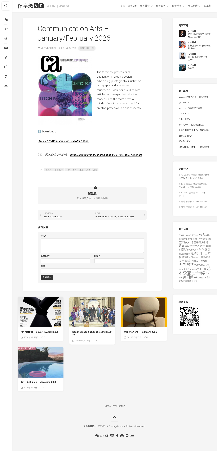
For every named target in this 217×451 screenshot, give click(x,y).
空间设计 (196, 261)
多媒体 (48, 169)
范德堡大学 (202, 278)
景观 (181, 253)
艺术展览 (185, 269)
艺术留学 (198, 273)
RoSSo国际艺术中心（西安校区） (194, 130)
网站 (43, 266)
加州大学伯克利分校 (187, 239)
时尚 (189, 250)
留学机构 (132, 5)
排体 (74, 169)
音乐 (196, 281)
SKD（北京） (185, 119)
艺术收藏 (201, 269)
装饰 (209, 277)
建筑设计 (187, 245)
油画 (190, 257)
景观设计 (186, 254)
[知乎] (6, 29)
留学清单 (177, 5)
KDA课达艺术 (185, 141)
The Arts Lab (184, 113)
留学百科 (161, 5)
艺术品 (201, 265)
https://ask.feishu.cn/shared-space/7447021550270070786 (106, 154)
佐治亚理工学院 (192, 235)
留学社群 (145, 5)
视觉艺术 (182, 281)
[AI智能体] (6, 86)
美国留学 (186, 264)
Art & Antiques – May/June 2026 (38, 382)
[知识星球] (6, 76)
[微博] (6, 39)
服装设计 (197, 253)
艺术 (196, 265)
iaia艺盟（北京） (186, 136)
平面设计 (58, 169)
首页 (122, 5)
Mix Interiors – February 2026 (140, 332)
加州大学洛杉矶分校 (203, 239)
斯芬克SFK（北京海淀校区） (192, 124)
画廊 (208, 257)
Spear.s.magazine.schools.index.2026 (91, 334)
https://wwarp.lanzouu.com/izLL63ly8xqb (63, 140)
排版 (81, 169)
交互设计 (182, 235)
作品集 (204, 235)
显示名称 (45, 256)
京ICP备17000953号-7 (114, 406)
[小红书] (6, 48)
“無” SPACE (184, 102)
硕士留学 (184, 261)
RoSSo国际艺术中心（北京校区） (194, 147)
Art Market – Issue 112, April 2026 (39, 332)
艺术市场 (193, 269)
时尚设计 (205, 249)
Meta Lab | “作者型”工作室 (190, 108)
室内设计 (185, 242)
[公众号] (6, 20)
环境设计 (196, 257)
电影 (203, 257)
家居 (193, 242)
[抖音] (6, 57)
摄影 (95, 169)
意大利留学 (198, 245)
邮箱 (97, 256)
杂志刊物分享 (87, 48)
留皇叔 (207, 5)
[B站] (6, 67)
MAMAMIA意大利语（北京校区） (194, 97)
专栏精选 (193, 5)
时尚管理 (194, 250)
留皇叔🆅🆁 (31, 6)
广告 (68, 169)
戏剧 (207, 246)
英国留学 (190, 277)
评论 (43, 236)
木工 (205, 253)
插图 (88, 169)
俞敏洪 (191, 68)
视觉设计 (189, 281)
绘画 (204, 261)
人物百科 (192, 31)
